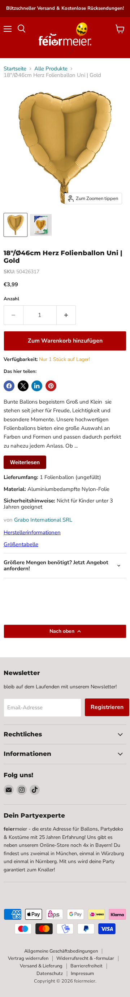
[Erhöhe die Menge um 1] (66, 315)
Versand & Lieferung (41, 966)
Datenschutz (49, 973)
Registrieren (107, 707)
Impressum (82, 973)
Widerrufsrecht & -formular (85, 958)
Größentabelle (21, 544)
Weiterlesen (25, 462)
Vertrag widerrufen (28, 958)
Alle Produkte (51, 69)
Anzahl (11, 299)
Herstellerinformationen (32, 532)
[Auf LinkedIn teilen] (36, 385)
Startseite (15, 69)
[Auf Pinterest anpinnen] (51, 385)
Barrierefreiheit (86, 966)
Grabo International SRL (43, 519)
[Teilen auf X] (23, 385)
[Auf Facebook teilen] (9, 385)
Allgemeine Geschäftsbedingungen (61, 951)
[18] (15, 224)
